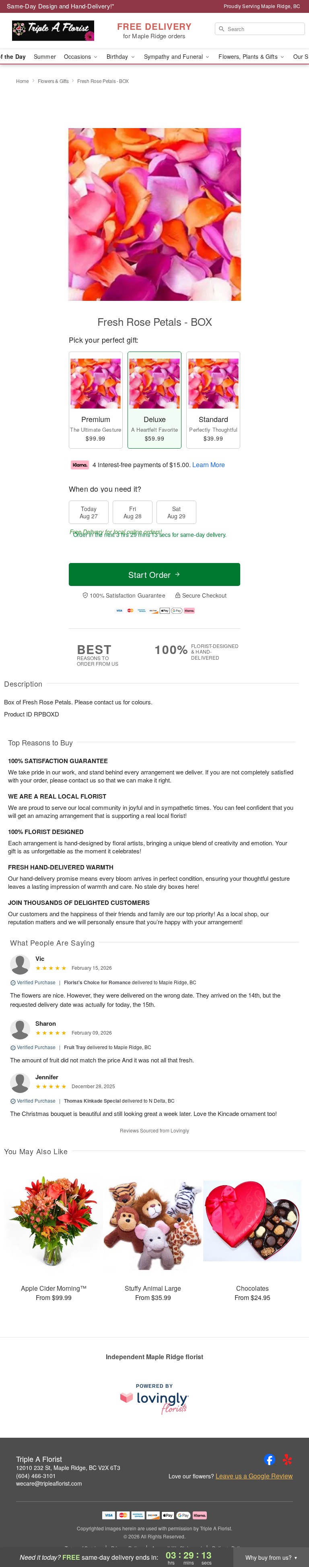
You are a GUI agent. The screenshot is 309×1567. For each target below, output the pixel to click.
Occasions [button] (78, 56)
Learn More (208, 464)
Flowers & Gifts (53, 80)
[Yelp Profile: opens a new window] (287, 1459)
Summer (45, 56)
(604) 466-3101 (36, 1476)
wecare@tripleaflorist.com (49, 1483)
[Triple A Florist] (53, 31)
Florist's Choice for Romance (97, 982)
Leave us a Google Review (254, 1476)
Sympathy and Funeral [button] (174, 56)
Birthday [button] (118, 56)
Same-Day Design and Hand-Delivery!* (61, 6)
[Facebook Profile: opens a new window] (269, 1459)
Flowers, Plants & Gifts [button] (248, 56)
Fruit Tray (75, 1047)
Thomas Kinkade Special (92, 1100)
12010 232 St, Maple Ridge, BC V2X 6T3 (68, 1467)
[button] (288, 1533)
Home (22, 80)
